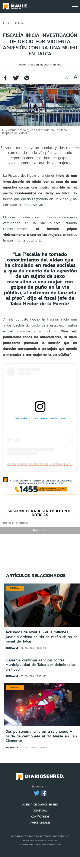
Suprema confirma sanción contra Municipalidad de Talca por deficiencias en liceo (41, 664)
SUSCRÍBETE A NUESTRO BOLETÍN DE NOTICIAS (40, 513)
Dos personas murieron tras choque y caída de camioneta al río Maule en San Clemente (41, 736)
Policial (20, 23)
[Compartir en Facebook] (5, 80)
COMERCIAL (40, 810)
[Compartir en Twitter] (16, 80)
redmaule (12, 648)
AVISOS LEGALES (40, 823)
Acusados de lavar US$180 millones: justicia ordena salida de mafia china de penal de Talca (42, 636)
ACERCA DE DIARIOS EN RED (40, 804)
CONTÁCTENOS (40, 816)
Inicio (6, 23)
